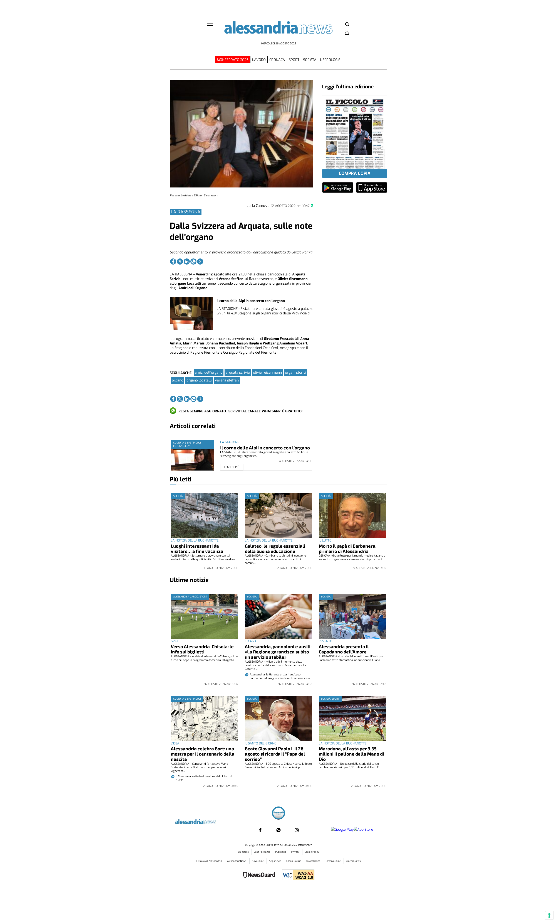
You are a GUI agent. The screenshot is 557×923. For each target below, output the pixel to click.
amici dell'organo (208, 372)
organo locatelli (199, 380)
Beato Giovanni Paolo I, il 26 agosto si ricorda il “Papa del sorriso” (275, 754)
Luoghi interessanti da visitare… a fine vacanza (197, 548)
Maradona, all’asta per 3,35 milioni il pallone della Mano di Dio (351, 754)
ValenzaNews (353, 861)
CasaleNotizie (294, 861)
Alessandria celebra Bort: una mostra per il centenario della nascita (202, 754)
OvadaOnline (313, 861)
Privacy (295, 852)
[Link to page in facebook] (173, 261)
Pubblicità (281, 852)
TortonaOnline (333, 861)
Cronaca (277, 59)
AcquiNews (275, 861)
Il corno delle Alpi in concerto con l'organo (250, 301)
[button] (347, 24)
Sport (294, 59)
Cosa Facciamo (262, 852)
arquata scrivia (238, 372)
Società (309, 59)
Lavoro (259, 59)
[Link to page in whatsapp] (193, 261)
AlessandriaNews (237, 861)
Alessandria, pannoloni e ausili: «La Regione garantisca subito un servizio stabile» (278, 652)
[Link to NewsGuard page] (260, 875)
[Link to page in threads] (200, 261)
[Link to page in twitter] (180, 261)
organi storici (295, 372)
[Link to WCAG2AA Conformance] (296, 875)
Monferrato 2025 (232, 59)
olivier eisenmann (267, 372)
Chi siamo (243, 852)
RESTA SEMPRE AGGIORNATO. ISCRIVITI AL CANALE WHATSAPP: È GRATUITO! (240, 411)
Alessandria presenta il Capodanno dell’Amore (344, 649)
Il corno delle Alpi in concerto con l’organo (265, 447)
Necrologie (330, 59)
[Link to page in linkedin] (187, 261)
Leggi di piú (231, 467)
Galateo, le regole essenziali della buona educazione (275, 548)
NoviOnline (258, 861)
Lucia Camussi (258, 205)
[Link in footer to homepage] (278, 814)
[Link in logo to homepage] (278, 30)
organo (177, 380)
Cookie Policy (312, 852)
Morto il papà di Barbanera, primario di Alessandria (347, 548)
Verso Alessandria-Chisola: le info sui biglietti (202, 649)
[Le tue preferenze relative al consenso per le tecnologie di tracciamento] (549, 915)
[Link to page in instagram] (296, 830)
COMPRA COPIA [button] (355, 173)
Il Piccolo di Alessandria (209, 861)
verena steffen (227, 380)
